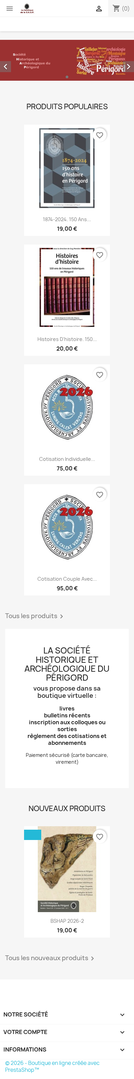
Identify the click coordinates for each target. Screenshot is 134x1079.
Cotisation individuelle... (67, 459)
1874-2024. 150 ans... (67, 219)
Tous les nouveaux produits (51, 958)
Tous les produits (35, 616)
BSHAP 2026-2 (67, 921)
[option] (67, 60)
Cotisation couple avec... (67, 579)
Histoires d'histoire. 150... (67, 339)
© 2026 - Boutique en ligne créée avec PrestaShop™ (52, 1066)
